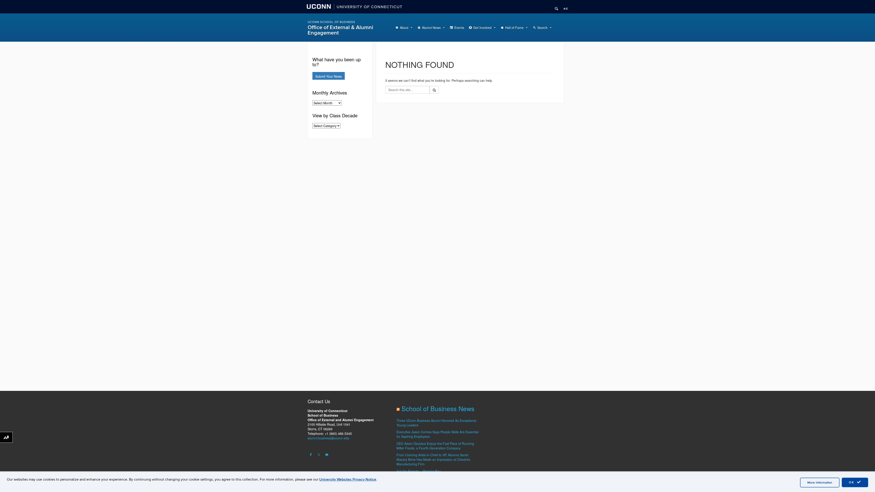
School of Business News (437, 408)
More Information (819, 482)
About (404, 27)
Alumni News (431, 27)
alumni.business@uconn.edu (328, 438)
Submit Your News (328, 76)
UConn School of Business (331, 22)
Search (542, 27)
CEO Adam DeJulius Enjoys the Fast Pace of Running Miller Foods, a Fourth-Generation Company (435, 445)
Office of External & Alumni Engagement (340, 30)
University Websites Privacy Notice (347, 479)
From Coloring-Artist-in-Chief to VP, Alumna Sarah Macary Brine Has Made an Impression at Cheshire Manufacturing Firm (433, 459)
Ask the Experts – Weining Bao (418, 471)
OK (852, 482)
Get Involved (482, 27)
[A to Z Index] (564, 6)
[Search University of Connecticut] (554, 6)
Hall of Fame (514, 27)
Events (459, 27)
